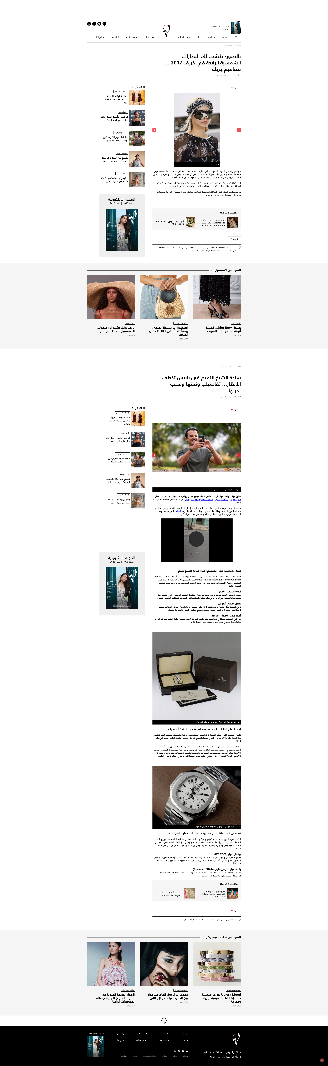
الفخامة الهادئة (194, 919)
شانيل (235, 250)
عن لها (175, 1056)
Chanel (162, 247)
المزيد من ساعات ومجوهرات (222, 936)
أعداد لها (185, 1056)
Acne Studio (226, 250)
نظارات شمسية (232, 247)
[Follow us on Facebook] (179, 1051)
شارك (235, 87)
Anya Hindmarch (212, 250)
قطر (185, 919)
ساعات (180, 919)
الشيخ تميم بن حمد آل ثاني (228, 499)
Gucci (192, 247)
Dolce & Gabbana (218, 247)
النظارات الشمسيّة (173, 247)
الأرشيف (124, 1056)
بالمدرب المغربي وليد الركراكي (199, 499)
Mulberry (200, 250)
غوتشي (185, 247)
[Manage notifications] (322, 1060)
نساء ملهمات (184, 37)
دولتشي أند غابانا (203, 247)
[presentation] (239, 130)
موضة (224, 37)
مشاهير (211, 37)
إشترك (135, 1056)
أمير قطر (212, 919)
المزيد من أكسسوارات (226, 269)
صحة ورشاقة (131, 37)
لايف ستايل (149, 37)
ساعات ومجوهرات (227, 366)
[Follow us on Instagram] (99, 24)
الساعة (178, 511)
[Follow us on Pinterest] (104, 24)
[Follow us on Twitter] (89, 24)
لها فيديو (115, 37)
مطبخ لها (100, 37)
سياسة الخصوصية (149, 1056)
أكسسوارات (229, 45)
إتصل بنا (164, 1056)
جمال (199, 37)
